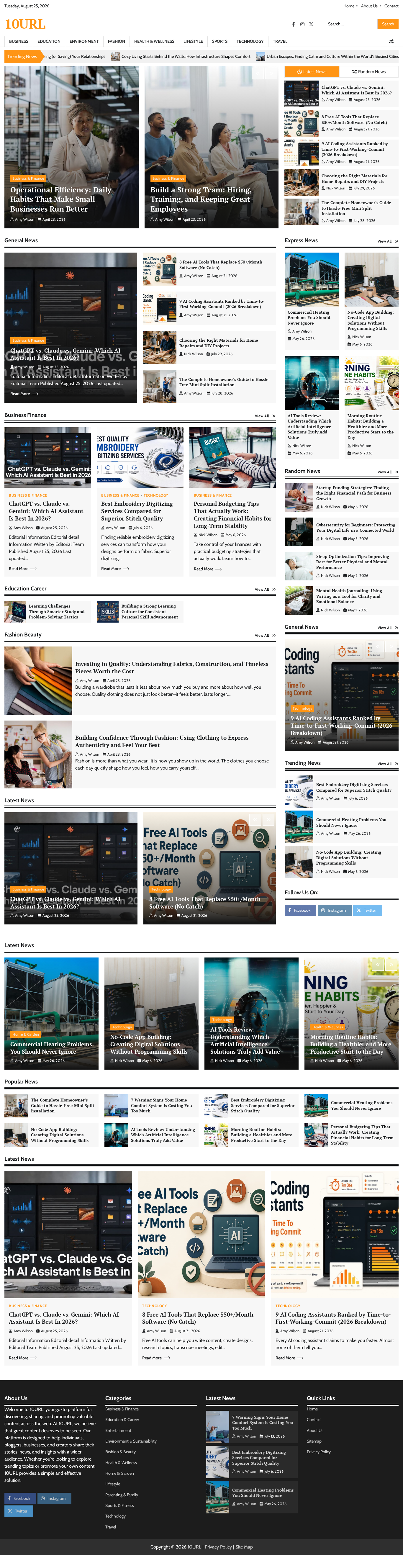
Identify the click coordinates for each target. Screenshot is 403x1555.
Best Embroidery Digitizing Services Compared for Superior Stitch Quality (137, 511)
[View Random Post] (391, 41)
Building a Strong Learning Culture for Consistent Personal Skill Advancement (150, 611)
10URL (24, 23)
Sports (219, 41)
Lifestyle (193, 41)
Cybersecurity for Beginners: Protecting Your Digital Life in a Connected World (355, 527)
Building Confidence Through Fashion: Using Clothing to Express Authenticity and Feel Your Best (162, 741)
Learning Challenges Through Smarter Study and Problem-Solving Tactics (56, 611)
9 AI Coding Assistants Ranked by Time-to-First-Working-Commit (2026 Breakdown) (355, 149)
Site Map (244, 1547)
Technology (250, 41)
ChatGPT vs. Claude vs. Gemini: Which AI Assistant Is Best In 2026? (357, 90)
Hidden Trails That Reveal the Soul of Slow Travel (255, 56)
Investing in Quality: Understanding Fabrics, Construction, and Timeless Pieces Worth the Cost (171, 667)
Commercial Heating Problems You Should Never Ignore (309, 317)
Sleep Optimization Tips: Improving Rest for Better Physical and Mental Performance (352, 562)
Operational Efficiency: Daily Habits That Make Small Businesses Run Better (60, 199)
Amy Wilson (24, 219)
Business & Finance (28, 178)
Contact (391, 6)
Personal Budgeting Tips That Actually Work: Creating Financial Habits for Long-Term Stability (232, 514)
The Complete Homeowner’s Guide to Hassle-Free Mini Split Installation (356, 208)
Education (48, 41)
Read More (20, 393)
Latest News (314, 71)
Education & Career (122, 1419)
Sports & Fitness (119, 1505)
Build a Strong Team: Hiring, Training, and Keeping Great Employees (201, 199)
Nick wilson (335, 188)
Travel (280, 41)
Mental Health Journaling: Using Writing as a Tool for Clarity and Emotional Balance (349, 596)
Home (348, 6)
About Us (369, 6)
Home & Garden (25, 1034)
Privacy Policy (319, 1451)
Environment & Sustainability (131, 1441)
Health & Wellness (154, 41)
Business (18, 41)
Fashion (116, 41)
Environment (84, 41)
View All (262, 416)
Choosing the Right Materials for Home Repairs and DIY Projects (354, 178)
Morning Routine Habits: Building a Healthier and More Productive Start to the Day (371, 426)
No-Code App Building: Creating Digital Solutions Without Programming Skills (371, 320)
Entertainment (118, 1430)
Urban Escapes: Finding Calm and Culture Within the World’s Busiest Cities (129, 56)
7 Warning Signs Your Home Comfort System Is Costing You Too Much (353, 822)
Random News (372, 71)
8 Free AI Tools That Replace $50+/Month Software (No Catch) (354, 119)
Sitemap (314, 1441)
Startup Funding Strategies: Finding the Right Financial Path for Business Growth (353, 493)
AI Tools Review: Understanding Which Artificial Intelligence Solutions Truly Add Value (309, 426)
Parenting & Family (121, 1494)
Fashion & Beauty (120, 1451)
